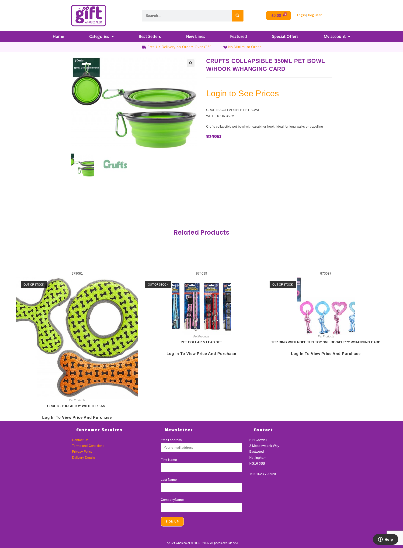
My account (335, 36)
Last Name (169, 479)
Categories (99, 36)
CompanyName (172, 499)
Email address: (172, 440)
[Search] (237, 15)
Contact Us (80, 440)
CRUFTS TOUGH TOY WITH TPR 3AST (77, 406)
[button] (191, 63)
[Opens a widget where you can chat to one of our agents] (385, 540)
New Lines (195, 36)
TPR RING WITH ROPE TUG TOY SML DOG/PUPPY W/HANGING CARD (325, 342)
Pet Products (77, 400)
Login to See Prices (242, 93)
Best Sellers (150, 36)
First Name (169, 460)
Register (315, 15)
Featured (238, 36)
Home (58, 36)
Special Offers (285, 36)
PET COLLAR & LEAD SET (201, 342)
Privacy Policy (82, 451)
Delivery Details (83, 457)
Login (301, 15)
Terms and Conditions (88, 446)
